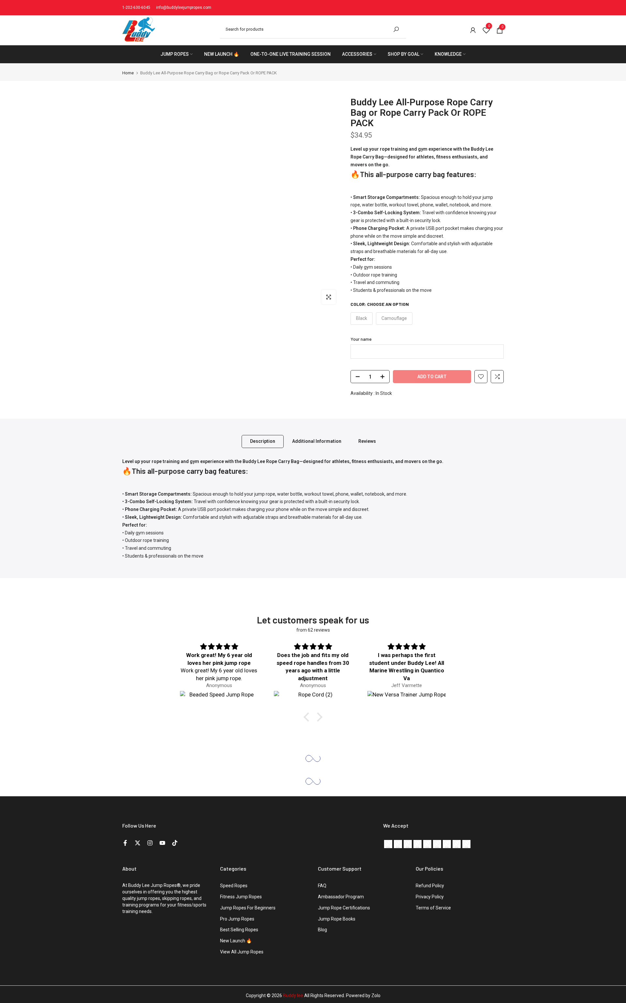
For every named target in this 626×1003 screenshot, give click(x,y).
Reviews (367, 441)
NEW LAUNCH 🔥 (221, 54)
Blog (322, 929)
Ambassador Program (341, 896)
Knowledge (448, 54)
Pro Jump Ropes (237, 918)
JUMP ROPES (174, 54)
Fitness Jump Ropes (241, 896)
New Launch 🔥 (236, 940)
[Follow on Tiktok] (175, 843)
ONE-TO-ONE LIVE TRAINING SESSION (290, 54)
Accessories (357, 54)
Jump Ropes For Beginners (248, 907)
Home (128, 73)
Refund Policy (430, 885)
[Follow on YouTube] (162, 843)
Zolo (375, 995)
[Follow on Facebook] (125, 843)
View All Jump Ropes (241, 951)
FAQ (322, 885)
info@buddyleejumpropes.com (183, 7)
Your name (361, 339)
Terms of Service (433, 907)
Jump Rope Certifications (344, 907)
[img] (219, 646)
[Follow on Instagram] (150, 843)
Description (262, 441)
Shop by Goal (403, 54)
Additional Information (316, 441)
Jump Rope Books (336, 918)
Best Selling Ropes (239, 929)
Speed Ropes (233, 885)
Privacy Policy (430, 896)
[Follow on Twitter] (138, 843)
